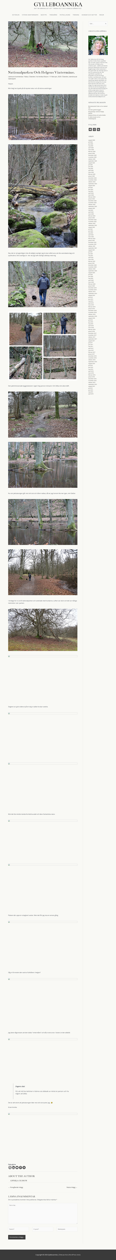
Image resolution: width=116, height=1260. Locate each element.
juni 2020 (90, 276)
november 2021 (92, 244)
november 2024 (92, 180)
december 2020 (92, 265)
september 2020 (92, 271)
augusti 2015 (91, 386)
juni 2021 (90, 254)
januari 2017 (91, 354)
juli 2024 (90, 187)
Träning (76, 15)
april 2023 (91, 212)
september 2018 (92, 316)
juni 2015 (90, 390)
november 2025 (92, 157)
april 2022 (91, 235)
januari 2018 (91, 331)
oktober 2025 (91, 159)
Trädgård (53, 15)
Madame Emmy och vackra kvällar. (97, 115)
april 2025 (91, 170)
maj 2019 (90, 301)
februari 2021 (91, 261)
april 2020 (91, 280)
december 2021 (92, 242)
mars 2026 (91, 149)
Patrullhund (65, 15)
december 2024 (92, 178)
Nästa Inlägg (72, 1187)
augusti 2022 (91, 227)
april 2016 (91, 371)
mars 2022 (91, 236)
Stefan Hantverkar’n (30, 15)
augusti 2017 (91, 341)
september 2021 (92, 248)
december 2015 (92, 378)
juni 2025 (90, 166)
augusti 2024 (91, 185)
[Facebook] (10, 1167)
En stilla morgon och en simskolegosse (94, 117)
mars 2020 (91, 282)
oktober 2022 (91, 223)
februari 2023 (91, 216)
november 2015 (92, 380)
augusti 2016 (91, 363)
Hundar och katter (89, 15)
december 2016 (92, 356)
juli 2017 (90, 343)
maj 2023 (90, 210)
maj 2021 (90, 255)
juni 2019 (90, 299)
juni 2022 (90, 231)
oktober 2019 (91, 291)
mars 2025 (91, 172)
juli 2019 (90, 297)
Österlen (15, 15)
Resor (101, 15)
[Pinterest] (20, 1167)
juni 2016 (90, 367)
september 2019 (92, 293)
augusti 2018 (91, 318)
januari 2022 (91, 240)
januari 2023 (91, 218)
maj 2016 (90, 369)
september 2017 (92, 339)
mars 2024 (91, 195)
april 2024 (91, 193)
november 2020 (92, 267)
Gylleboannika (58, 4)
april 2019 (91, 303)
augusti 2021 (91, 250)
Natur (26, 77)
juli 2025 (90, 165)
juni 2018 (90, 322)
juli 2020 (90, 274)
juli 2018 (90, 320)
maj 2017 (90, 346)
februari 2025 (91, 174)
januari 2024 (91, 199)
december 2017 (92, 333)
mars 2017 (91, 350)
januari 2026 (91, 153)
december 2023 (92, 201)
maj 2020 (90, 278)
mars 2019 (91, 305)
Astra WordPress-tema (72, 1255)
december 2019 (92, 288)
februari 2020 (91, 284)
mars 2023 (91, 214)
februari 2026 (91, 151)
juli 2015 (90, 388)
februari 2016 (91, 375)
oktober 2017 (91, 337)
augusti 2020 (91, 272)
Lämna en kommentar (15, 77)
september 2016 (92, 361)
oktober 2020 (91, 269)
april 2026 (91, 147)
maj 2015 (90, 392)
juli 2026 (90, 142)
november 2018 (92, 312)
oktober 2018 (91, 314)
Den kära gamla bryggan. (94, 110)
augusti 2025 (91, 163)
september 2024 (92, 183)
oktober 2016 (91, 360)
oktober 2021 (91, 246)
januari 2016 (91, 377)
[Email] (17, 1167)
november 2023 (92, 202)
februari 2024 (91, 197)
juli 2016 (90, 365)
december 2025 (92, 155)
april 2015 (91, 394)
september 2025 (92, 161)
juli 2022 (90, 229)
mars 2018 (91, 327)
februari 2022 (91, 238)
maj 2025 (90, 168)
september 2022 (92, 225)
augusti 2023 (91, 208)
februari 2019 (91, 307)
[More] (24, 1167)
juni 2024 (90, 189)
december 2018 (92, 310)
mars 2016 (91, 373)
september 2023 (92, 206)
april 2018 (91, 325)
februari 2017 (91, 352)
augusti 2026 (91, 140)
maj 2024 (90, 191)
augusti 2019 (91, 295)
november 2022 (92, 221)
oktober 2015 (91, 382)
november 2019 (92, 289)
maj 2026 (90, 146)
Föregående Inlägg (15, 1187)
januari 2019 (91, 308)
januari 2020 (91, 286)
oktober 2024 (91, 182)
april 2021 (91, 257)
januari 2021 (91, 263)
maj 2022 (90, 233)
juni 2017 (90, 344)
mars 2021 (91, 259)
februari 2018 (91, 329)
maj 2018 (90, 324)
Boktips (44, 15)
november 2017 (92, 335)
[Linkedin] (13, 1167)
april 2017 (91, 348)
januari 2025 (91, 176)
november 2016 (92, 358)
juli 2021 (90, 252)
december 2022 (92, 219)
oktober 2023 (91, 204)
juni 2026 (90, 144)
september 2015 (92, 384)
